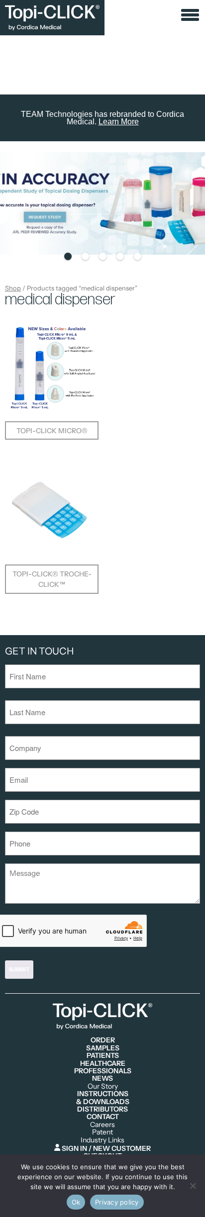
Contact (103, 1117)
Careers (102, 1124)
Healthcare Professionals (102, 1067)
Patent (102, 1132)
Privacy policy (117, 1202)
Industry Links (102, 1140)
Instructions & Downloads (102, 1098)
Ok (76, 1202)
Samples (102, 1048)
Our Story (103, 1086)
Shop (13, 288)
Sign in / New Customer (105, 1148)
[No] (193, 1186)
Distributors (102, 1109)
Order (103, 1040)
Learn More (119, 121)
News (102, 1078)
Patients (103, 1055)
